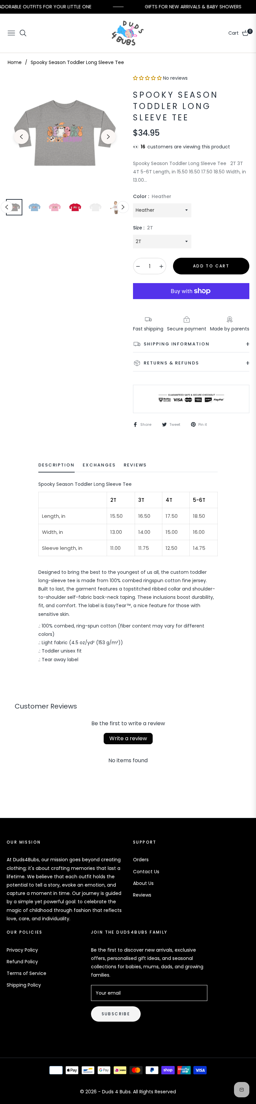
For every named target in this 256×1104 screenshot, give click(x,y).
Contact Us (146, 871)
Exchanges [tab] (99, 465)
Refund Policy (22, 961)
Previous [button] (21, 136)
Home (15, 62)
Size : (143, 227)
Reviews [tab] (135, 465)
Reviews (142, 895)
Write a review (128, 738)
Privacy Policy (22, 950)
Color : (152, 196)
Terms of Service (26, 973)
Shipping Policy (24, 985)
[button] (147, 78)
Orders (141, 859)
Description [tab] (56, 465)
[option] (65, 133)
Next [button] (108, 136)
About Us (143, 883)
